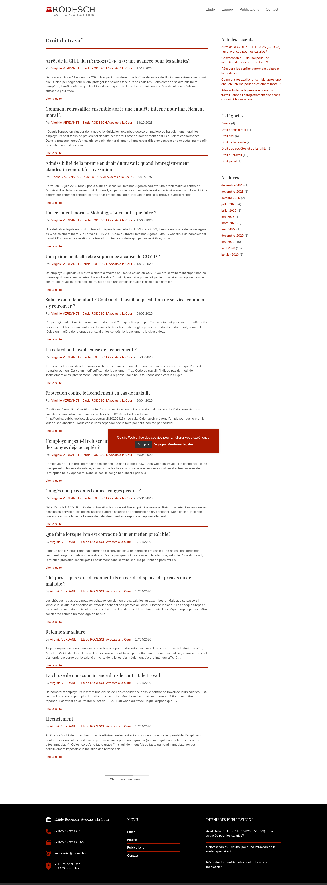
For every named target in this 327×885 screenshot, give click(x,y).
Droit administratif (233, 129)
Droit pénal (229, 161)
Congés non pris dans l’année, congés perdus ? (93, 490)
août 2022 (228, 229)
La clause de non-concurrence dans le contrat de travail (103, 675)
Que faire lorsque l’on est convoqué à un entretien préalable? (108, 534)
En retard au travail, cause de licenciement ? (91, 349)
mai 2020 (227, 242)
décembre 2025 (232, 185)
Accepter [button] (143, 444)
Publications (135, 847)
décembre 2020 (232, 235)
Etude (131, 832)
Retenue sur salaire (65, 632)
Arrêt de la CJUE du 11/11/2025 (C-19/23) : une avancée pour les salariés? (118, 61)
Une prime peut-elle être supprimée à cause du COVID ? (103, 256)
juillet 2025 (228, 204)
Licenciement (59, 719)
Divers (225, 123)
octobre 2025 (230, 198)
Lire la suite (54, 98)
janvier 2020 (230, 254)
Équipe (132, 839)
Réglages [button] (159, 444)
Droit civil (227, 136)
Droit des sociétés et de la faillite (244, 148)
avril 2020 (228, 248)
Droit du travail (231, 155)
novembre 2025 (232, 191)
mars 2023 (228, 223)
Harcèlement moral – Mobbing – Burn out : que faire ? (101, 213)
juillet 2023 (228, 210)
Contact (132, 855)
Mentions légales (180, 444)
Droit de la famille (233, 142)
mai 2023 (227, 216)
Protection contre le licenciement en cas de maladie (98, 393)
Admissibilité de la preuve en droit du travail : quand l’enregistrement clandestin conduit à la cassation (250, 94)
